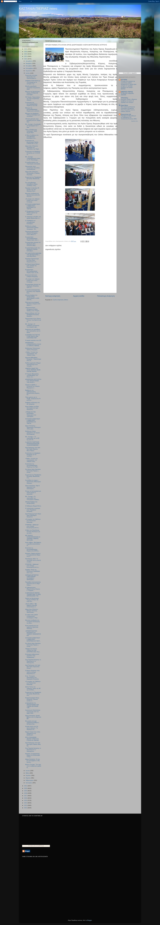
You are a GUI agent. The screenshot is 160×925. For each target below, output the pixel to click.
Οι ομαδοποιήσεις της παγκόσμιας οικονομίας (32, 163)
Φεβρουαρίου (30, 780)
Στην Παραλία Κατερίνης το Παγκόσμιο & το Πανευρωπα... (33, 661)
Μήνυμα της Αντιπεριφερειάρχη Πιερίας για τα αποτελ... (32, 109)
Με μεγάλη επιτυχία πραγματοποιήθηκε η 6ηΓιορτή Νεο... (32, 722)
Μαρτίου (28, 778)
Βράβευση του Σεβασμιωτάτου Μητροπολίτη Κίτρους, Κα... (32, 392)
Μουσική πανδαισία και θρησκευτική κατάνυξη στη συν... (32, 195)
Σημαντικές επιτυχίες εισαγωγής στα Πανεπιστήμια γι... (31, 77)
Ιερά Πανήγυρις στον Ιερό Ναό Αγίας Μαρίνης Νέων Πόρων (32, 449)
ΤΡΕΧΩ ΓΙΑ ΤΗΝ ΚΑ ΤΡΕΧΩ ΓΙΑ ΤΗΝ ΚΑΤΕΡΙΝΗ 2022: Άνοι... (33, 650)
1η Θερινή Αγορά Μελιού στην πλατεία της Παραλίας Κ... (32, 265)
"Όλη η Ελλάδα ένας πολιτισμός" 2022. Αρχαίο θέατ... (31, 131)
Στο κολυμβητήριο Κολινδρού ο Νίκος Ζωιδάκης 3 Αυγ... (31, 184)
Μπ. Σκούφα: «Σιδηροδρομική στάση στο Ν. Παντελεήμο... (32, 158)
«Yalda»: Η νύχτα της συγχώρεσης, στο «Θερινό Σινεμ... (31, 353)
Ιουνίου (28, 770)
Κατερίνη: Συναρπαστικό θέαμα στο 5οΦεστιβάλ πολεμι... (32, 755)
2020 (26, 788)
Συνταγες (30, 846)
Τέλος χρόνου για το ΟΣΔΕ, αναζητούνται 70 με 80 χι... (32, 398)
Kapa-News (124, 105)
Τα (123, 73)
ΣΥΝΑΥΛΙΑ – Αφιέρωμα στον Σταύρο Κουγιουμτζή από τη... (32, 526)
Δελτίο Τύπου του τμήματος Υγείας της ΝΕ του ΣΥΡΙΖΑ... (33, 688)
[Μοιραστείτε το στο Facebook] (86, 241)
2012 (26, 808)
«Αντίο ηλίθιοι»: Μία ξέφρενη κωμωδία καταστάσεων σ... (31, 605)
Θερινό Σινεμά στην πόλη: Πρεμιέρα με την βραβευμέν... (32, 733)
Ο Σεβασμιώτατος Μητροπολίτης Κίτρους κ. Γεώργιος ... (32, 589)
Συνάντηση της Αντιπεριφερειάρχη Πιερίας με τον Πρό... (32, 465)
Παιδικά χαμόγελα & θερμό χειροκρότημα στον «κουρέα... (33, 364)
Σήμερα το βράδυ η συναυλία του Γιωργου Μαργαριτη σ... (32, 386)
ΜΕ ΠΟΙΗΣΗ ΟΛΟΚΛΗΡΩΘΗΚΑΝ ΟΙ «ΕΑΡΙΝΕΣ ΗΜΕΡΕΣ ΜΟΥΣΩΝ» (32, 538)
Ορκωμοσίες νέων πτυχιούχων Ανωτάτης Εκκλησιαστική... (32, 168)
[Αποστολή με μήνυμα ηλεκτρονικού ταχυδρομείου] (81, 241)
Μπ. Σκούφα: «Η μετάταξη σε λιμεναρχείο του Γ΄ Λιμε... (33, 126)
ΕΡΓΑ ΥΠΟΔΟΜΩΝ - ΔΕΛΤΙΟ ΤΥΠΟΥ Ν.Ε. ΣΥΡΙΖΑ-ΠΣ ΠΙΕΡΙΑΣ (32, 739)
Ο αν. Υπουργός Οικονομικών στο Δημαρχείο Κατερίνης (32, 677)
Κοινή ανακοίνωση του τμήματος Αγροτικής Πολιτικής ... (31, 627)
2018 (26, 793)
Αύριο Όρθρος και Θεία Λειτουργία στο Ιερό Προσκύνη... (32, 408)
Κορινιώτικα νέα (126, 114)
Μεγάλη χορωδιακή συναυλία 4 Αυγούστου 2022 (32, 87)
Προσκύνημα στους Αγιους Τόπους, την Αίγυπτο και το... (33, 320)
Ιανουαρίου (29, 782)
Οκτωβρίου (29, 66)
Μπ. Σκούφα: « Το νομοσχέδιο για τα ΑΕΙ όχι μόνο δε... (32, 438)
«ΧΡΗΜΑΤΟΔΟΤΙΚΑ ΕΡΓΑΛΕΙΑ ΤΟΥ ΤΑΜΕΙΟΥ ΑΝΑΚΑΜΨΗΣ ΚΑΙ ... (33, 633)
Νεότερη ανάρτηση (52, 296)
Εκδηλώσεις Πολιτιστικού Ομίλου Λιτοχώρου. (32, 349)
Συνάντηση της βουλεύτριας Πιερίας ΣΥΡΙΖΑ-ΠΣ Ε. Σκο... (32, 142)
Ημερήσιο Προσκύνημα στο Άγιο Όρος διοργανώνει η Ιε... (32, 260)
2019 (26, 790)
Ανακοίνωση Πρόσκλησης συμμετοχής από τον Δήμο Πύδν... (32, 711)
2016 (26, 798)
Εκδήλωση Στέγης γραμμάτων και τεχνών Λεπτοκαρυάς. (32, 433)
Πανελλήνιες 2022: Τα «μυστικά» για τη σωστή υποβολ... (33, 560)
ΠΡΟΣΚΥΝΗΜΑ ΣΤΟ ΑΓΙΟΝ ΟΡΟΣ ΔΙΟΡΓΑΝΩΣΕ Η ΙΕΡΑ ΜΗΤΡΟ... (32, 298)
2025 (26, 51)
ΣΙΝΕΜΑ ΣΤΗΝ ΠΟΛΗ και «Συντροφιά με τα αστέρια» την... (32, 82)
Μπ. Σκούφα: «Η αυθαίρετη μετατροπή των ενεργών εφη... (32, 325)
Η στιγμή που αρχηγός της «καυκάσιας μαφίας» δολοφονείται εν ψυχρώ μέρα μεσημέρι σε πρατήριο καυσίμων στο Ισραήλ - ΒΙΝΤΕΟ (128, 85)
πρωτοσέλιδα (127, 73)
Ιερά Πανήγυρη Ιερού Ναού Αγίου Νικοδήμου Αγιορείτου (33, 515)
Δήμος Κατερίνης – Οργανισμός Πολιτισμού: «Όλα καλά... (33, 427)
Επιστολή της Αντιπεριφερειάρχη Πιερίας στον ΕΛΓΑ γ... (32, 549)
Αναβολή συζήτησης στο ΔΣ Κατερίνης (32, 403)
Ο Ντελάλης (124, 98)
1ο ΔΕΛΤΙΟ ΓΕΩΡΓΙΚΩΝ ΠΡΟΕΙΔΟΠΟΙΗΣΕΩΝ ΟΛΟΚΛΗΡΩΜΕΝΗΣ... (32, 443)
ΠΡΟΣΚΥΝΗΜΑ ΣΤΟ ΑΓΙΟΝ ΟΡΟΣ (31, 502)
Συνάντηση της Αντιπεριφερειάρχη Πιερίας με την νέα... (31, 104)
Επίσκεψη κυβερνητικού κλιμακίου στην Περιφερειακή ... (32, 656)
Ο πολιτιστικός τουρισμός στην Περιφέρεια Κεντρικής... (32, 510)
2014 (26, 803)
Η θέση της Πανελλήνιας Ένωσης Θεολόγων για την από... (32, 531)
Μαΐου (28, 773)
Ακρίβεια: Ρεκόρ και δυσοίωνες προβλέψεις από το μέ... (32, 571)
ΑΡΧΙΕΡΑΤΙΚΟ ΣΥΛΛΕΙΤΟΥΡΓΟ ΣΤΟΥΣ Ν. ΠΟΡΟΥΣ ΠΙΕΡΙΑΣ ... (33, 344)
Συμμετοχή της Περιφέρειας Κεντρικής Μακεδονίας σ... (33, 178)
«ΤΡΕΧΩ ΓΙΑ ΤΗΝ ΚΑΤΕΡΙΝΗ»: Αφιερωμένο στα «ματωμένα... (30, 414)
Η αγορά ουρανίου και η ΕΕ (33, 340)
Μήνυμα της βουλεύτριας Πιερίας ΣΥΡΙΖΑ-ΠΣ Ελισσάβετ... (32, 93)
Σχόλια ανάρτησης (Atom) (60, 299)
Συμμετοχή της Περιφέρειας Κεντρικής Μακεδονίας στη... (33, 476)
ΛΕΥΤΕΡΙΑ (124, 79)
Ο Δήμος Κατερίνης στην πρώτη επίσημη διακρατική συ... (32, 672)
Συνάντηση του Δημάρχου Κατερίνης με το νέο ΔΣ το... (32, 153)
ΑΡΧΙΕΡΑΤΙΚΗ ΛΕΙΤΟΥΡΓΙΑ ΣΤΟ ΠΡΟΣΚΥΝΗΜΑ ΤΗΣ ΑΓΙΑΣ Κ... (33, 381)
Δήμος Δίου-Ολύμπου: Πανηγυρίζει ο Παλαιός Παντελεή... (32, 173)
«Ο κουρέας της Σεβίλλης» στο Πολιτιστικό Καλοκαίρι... (33, 521)
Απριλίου (28, 775)
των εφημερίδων (133, 73)
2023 (26, 56)
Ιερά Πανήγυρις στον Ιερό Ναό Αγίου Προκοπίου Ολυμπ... (32, 666)
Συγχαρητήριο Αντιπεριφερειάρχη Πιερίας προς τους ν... (32, 238)
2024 (26, 54)
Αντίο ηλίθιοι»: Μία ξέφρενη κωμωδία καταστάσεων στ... (33, 544)
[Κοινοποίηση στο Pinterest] (88, 241)
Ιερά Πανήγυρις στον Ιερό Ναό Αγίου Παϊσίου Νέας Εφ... (33, 744)
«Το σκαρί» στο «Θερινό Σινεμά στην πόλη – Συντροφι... (32, 200)
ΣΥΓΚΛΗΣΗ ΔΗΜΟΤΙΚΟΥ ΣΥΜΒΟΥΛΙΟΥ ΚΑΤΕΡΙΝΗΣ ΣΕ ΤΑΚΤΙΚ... (32, 207)
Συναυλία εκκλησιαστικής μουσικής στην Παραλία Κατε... (32, 291)
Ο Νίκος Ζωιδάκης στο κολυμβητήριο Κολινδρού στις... (31, 136)
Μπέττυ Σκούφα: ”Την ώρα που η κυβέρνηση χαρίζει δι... (33, 766)
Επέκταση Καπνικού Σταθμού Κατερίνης (31, 275)
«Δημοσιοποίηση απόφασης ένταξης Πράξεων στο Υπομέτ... (32, 309)
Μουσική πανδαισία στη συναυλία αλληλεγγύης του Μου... (32, 621)
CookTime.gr (40, 846)
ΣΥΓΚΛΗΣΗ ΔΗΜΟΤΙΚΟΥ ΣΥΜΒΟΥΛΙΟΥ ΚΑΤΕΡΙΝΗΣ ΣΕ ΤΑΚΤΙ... (33, 639)
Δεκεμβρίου (29, 61)
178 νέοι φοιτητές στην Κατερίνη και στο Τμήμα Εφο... (32, 120)
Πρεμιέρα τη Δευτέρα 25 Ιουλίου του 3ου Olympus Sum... (32, 189)
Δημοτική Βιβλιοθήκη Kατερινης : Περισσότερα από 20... (33, 359)
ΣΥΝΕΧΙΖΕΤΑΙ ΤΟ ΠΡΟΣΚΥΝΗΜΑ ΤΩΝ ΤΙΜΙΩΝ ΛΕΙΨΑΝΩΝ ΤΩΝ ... (32, 705)
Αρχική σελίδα (78, 296)
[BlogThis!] (83, 241)
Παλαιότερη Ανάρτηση (106, 296)
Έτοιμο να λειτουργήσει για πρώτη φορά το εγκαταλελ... (33, 492)
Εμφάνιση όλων (134, 121)
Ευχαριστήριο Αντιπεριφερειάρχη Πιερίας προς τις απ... (32, 271)
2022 (26, 59)
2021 (26, 786)
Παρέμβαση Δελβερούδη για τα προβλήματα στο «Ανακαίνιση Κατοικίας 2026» (129, 117)
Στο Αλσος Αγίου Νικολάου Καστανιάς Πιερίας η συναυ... (33, 471)
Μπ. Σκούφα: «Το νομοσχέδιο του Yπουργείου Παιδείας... (32, 498)
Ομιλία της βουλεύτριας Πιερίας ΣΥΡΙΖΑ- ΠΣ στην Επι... (32, 600)
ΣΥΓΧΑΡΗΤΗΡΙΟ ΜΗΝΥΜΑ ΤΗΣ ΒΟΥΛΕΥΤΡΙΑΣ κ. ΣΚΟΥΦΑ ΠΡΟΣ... (33, 255)
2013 (26, 805)
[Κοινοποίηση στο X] (85, 241)
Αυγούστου (29, 70)
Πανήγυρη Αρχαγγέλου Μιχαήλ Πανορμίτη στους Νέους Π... (31, 233)
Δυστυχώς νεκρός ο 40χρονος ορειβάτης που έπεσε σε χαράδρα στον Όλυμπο (129, 101)
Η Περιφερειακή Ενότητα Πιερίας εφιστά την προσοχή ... (32, 213)
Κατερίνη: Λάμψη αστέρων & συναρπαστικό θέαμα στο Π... (32, 555)
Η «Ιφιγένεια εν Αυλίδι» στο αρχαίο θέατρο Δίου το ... (33, 217)
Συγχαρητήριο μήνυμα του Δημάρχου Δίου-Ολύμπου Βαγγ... (33, 244)
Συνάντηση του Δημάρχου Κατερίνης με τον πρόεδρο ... (32, 454)
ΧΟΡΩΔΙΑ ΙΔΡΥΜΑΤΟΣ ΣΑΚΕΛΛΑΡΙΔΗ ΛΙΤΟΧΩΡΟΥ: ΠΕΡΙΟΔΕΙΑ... (32, 577)
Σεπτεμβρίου (29, 68)
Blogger (89, 920)
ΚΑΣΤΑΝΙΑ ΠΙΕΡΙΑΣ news (38, 8)
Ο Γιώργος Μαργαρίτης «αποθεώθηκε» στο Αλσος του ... (32, 375)
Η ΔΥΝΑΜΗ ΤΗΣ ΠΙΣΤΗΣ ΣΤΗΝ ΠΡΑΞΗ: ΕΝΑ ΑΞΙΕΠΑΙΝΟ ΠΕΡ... (32, 336)
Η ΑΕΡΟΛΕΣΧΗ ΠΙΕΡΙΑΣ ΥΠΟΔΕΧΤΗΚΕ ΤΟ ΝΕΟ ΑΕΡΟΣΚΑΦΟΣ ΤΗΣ (33, 594)
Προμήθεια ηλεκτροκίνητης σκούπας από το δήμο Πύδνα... (33, 583)
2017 (26, 795)
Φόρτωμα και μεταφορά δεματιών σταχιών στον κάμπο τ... (32, 304)
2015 (26, 800)
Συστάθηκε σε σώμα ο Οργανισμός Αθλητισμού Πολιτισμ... (33, 482)
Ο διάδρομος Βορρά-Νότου (33, 506)
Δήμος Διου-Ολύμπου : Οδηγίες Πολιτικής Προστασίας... (32, 611)
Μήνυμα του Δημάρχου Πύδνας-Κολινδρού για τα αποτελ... (32, 115)
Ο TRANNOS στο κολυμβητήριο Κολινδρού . (30, 222)
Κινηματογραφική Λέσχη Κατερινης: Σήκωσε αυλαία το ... (32, 699)
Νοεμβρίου (29, 63)
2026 (26, 49)
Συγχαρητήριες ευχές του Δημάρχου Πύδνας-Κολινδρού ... (32, 249)
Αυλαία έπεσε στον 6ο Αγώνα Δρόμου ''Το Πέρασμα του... (31, 728)
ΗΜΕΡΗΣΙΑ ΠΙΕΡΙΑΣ (127, 92)
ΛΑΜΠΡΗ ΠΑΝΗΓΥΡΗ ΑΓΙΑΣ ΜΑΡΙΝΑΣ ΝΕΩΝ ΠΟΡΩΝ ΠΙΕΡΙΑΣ (32, 370)
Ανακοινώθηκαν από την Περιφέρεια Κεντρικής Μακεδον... (32, 314)
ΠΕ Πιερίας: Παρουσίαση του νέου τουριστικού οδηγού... (32, 98)
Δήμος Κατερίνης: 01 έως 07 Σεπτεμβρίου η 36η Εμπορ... (32, 760)
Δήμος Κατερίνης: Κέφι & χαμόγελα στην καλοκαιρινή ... (32, 487)
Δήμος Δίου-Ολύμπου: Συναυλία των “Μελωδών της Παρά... (32, 147)
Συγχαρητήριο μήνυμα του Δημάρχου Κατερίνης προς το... (33, 286)
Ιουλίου (28, 73)
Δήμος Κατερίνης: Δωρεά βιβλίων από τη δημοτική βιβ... (33, 717)
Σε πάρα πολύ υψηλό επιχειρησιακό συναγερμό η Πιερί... (31, 616)
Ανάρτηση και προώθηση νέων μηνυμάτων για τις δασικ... (32, 331)
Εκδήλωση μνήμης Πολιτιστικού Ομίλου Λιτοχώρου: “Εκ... (31, 227)
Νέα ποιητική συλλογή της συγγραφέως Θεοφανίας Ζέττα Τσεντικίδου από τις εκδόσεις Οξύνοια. (128, 109)
